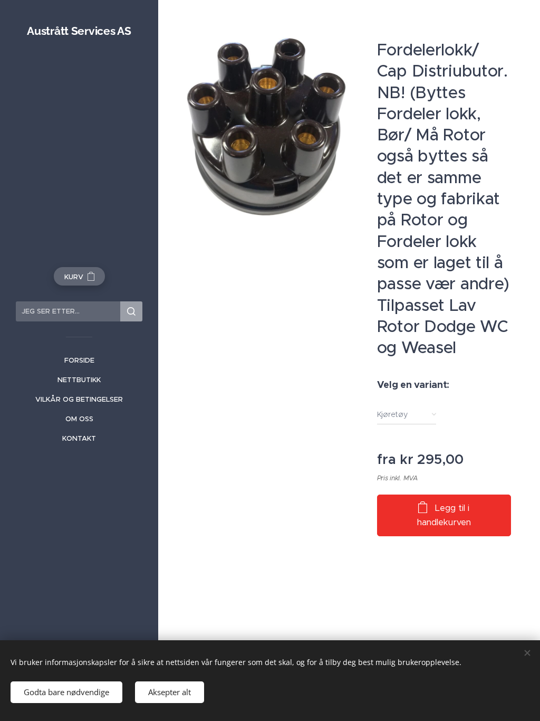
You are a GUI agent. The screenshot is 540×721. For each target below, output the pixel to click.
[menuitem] (79, 360)
